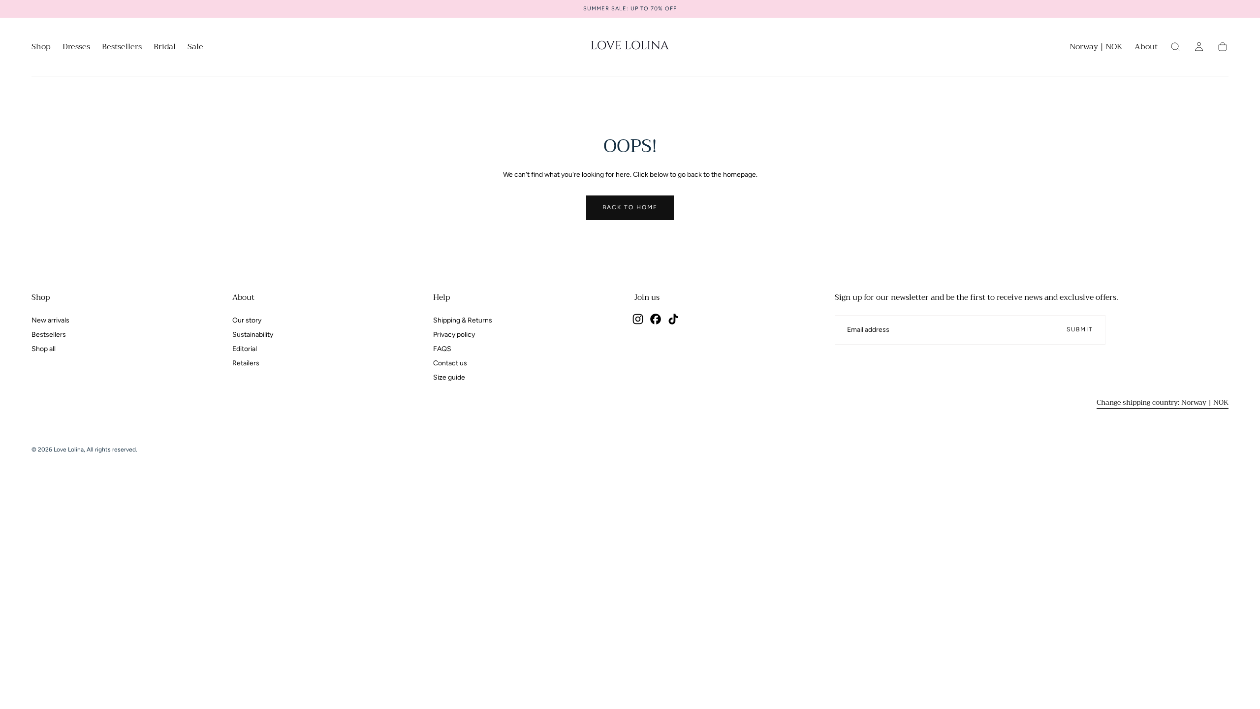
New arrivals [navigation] (50, 320)
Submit (1080, 329)
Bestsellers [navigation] (49, 334)
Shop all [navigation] (44, 349)
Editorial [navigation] (244, 349)
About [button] (1146, 48)
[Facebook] (655, 319)
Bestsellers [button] (122, 48)
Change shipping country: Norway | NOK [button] (1162, 402)
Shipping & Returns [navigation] (462, 320)
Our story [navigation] (246, 320)
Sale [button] (195, 48)
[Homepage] (630, 47)
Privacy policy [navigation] (454, 334)
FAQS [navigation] (442, 349)
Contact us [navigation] (450, 363)
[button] (1096, 48)
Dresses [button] (76, 48)
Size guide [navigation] (449, 377)
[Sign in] (1199, 47)
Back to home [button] (630, 207)
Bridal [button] (165, 48)
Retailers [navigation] (245, 363)
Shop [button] (41, 48)
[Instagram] (638, 319)
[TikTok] (673, 319)
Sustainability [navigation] (252, 334)
